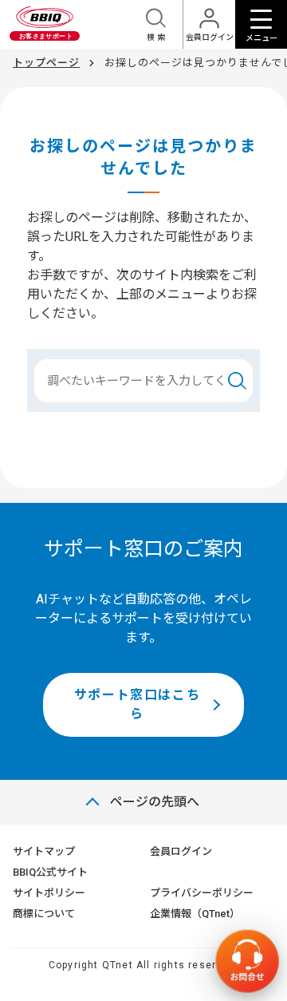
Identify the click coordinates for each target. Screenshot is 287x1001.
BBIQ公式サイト (50, 872)
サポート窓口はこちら (137, 704)
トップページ (46, 63)
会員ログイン (181, 851)
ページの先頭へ (154, 801)
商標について (44, 914)
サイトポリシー (49, 893)
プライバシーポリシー (202, 893)
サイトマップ (44, 851)
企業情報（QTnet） (195, 914)
